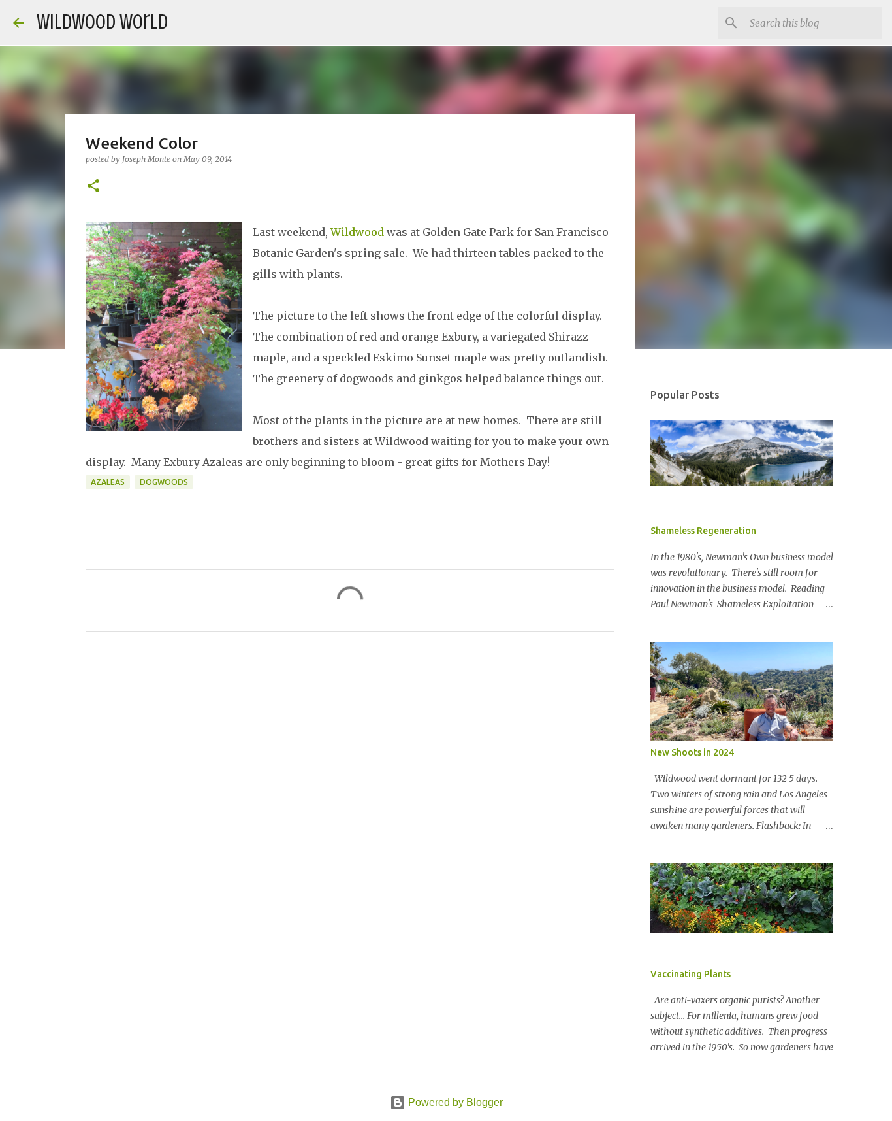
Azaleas (108, 482)
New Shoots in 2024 (692, 752)
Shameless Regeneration (703, 531)
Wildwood (357, 232)
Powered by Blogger (454, 1102)
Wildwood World (102, 22)
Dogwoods (164, 482)
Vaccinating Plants (690, 974)
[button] (93, 186)
